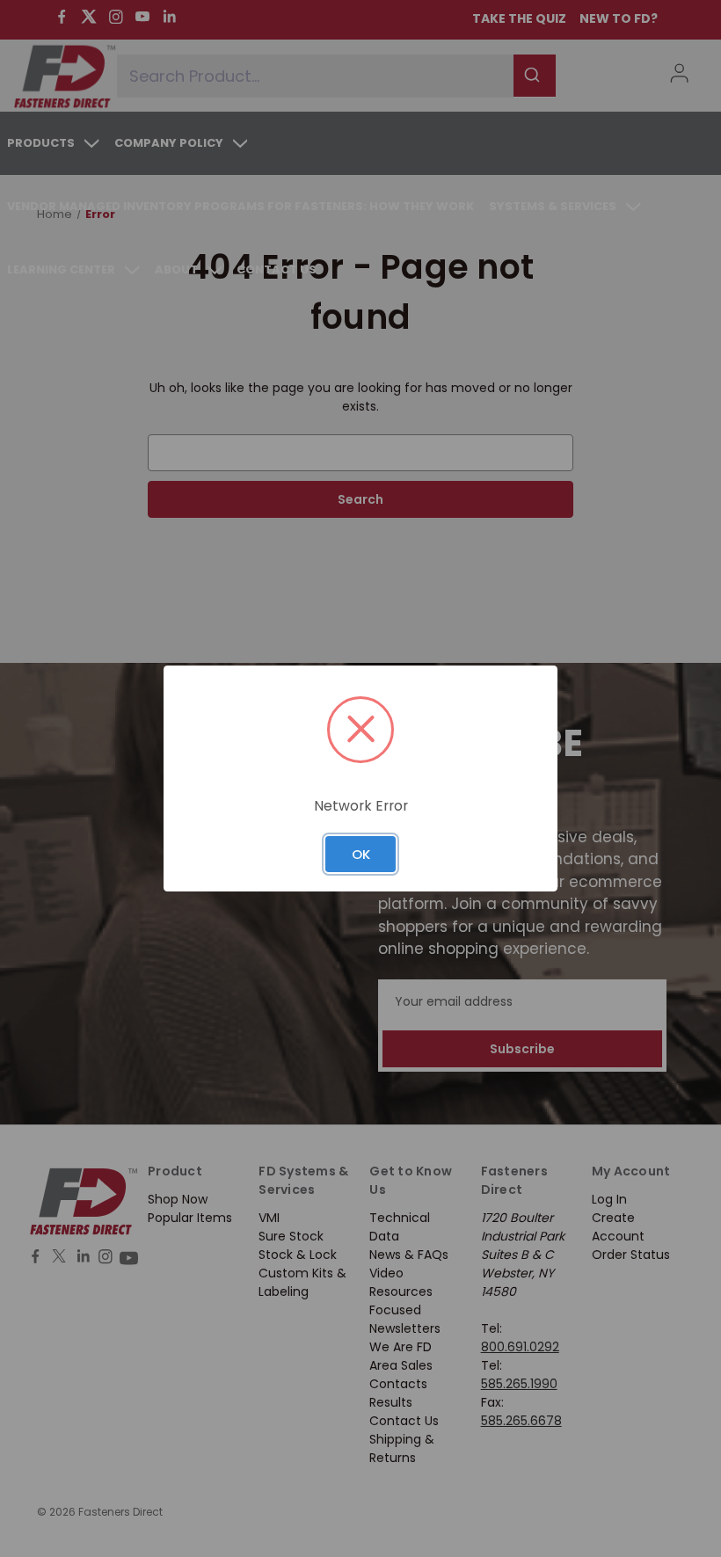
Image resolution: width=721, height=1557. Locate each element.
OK (361, 854)
